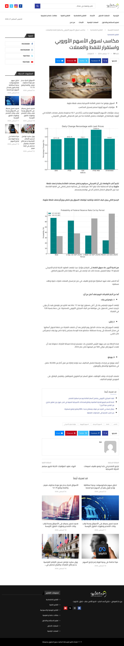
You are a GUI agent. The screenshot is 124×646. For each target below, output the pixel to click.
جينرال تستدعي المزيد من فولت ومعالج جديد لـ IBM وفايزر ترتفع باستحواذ (89, 409)
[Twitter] (11, 6)
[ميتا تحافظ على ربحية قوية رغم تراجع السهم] (100, 546)
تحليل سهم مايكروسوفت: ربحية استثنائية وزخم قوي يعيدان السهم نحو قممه (100, 486)
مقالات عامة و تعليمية (49, 15)
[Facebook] (20, 6)
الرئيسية (116, 15)
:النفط (107, 424)
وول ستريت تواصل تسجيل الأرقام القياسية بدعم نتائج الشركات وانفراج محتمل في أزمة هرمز (28, 142)
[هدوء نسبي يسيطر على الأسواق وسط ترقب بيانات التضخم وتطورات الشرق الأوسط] (60, 507)
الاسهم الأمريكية (97, 424)
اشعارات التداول (104, 15)
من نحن (72, 22)
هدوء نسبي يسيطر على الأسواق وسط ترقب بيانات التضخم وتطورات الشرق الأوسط (60, 525)
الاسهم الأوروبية (84, 424)
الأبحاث (81, 22)
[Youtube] (6, 6)
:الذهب (115, 424)
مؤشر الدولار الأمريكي (70, 424)
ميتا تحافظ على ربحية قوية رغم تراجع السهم (100, 562)
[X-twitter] (70, 608)
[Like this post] (104, 60)
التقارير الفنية (65, 15)
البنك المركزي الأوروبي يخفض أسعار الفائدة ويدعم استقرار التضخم (91, 398)
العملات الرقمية (92, 22)
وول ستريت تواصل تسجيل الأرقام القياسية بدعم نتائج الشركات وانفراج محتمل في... (60, 563)
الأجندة (92, 15)
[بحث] (37, 6)
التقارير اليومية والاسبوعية (49, 610)
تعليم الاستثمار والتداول (110, 22)
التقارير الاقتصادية (80, 15)
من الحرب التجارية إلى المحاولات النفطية (100, 412)
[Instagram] (16, 6)
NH (114, 53)
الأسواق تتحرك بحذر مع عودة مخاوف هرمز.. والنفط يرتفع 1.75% (60, 486)
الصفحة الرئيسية (113, 30)
